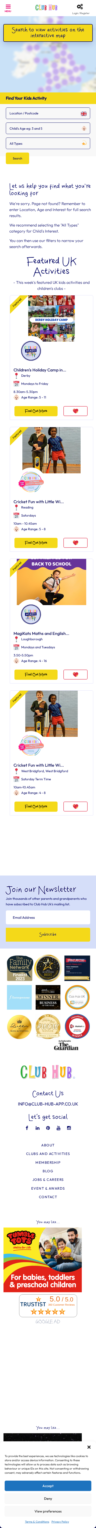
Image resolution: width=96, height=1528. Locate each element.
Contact (48, 1197)
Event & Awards (48, 1188)
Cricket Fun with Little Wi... (39, 501)
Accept (48, 1486)
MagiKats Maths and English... (41, 633)
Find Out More (36, 411)
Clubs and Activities (48, 1153)
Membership (48, 1162)
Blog (48, 1171)
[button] (89, 1447)
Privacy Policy (60, 1521)
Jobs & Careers (48, 1179)
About (48, 1145)
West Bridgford (32, 771)
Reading (27, 507)
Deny (48, 1498)
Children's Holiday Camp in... (40, 370)
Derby (25, 376)
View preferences (48, 1511)
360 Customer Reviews (61, 1304)
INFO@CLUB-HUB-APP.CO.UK (48, 1104)
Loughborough (32, 639)
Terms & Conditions (37, 1521)
